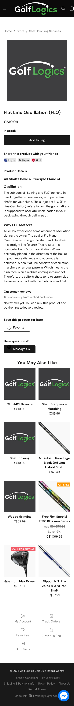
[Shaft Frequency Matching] (54, 384)
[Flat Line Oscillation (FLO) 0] (37, 70)
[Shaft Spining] (19, 438)
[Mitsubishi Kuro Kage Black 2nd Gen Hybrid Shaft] (54, 438)
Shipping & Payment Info (19, 683)
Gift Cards (23, 649)
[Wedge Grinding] (19, 496)
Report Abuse (37, 689)
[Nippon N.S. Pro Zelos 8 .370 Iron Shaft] (54, 561)
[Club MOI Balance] (19, 384)
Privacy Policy (51, 677)
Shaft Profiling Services (45, 31)
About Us (64, 683)
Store (20, 31)
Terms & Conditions (26, 677)
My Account (22, 621)
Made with (37, 695)
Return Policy (46, 683)
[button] (37, 8)
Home (8, 31)
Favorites (22, 635)
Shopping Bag (51, 635)
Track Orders (51, 621)
